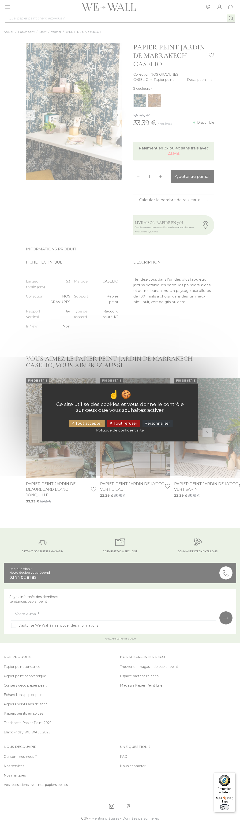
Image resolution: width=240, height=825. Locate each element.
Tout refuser (124, 423)
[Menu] (232, 775)
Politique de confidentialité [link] (120, 430)
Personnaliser (157, 423)
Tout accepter (88, 423)
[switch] (224, 807)
